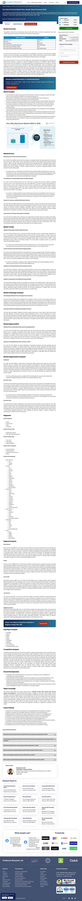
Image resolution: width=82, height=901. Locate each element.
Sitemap (42, 886)
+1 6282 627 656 (74, 39)
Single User (66, 19)
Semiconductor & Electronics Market (23, 883)
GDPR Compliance (44, 884)
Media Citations (43, 878)
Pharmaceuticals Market (20, 878)
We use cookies (4, 894)
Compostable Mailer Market (48, 786)
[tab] (7, 23)
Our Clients (5, 874)
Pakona (7, 635)
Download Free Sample (69, 62)
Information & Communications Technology (24, 881)
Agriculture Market (19, 879)
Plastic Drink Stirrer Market (29, 807)
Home (4, 6)
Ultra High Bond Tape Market (10, 818)
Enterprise (66, 24)
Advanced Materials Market (21, 884)
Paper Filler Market (27, 818)
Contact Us (5, 873)
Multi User (66, 22)
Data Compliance (44, 883)
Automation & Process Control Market (23, 886)
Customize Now (43, 623)
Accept (4, 897)
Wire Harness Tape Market (29, 786)
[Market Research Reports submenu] (42, 2)
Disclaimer (42, 876)
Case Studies (43, 871)
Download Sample (11, 87)
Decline (10, 897)
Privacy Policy (43, 874)
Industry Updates (6, 886)
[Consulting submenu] (53, 2)
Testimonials (5, 876)
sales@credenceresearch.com (71, 40)
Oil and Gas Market (19, 876)
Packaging (8, 6)
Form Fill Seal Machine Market (10, 807)
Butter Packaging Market (9, 796)
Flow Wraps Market (46, 796)
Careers (42, 873)
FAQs (4, 878)
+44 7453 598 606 (74, 37)
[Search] (65, 2)
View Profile (19, 774)
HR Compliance (43, 881)
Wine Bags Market (27, 796)
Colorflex (8, 641)
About (4, 871)
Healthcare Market (19, 873)
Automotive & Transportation (21, 871)
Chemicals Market (19, 874)
